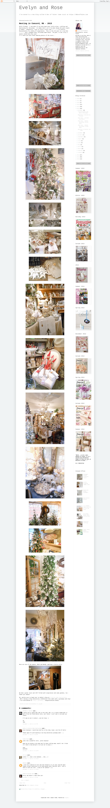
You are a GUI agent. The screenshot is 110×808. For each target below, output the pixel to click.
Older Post (67, 783)
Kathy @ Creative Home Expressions (32, 728)
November (80, 133)
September (81, 136)
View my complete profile (82, 50)
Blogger (67, 797)
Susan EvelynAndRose (82, 30)
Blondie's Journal (27, 711)
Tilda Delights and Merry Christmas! (83, 112)
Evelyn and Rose (41, 7)
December (80, 110)
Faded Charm (26, 739)
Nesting (55, 29)
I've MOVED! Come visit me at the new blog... (87, 507)
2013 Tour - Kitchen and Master (83, 118)
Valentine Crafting (85, 522)
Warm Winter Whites (86, 499)
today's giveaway (38, 700)
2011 (78, 157)
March (79, 148)
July (79, 140)
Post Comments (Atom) (32, 785)
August (80, 138)
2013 (78, 108)
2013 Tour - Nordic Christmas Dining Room (83, 122)
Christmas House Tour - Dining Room (86, 515)
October (80, 135)
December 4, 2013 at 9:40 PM (30, 734)
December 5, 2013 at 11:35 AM (30, 758)
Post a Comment (25, 780)
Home (45, 783)
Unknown (25, 763)
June (79, 142)
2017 (78, 100)
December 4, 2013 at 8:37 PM (30, 724)
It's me (25, 755)
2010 (78, 159)
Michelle (21, 32)
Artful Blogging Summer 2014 (86, 483)
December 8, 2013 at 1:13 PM (30, 777)
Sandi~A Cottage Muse (28, 773)
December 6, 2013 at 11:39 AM (30, 769)
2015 (78, 104)
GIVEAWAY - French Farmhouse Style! (86, 476)
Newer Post (22, 783)
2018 (78, 98)
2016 (78, 102)
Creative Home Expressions (58, 697)
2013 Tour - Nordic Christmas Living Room (83, 126)
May (79, 144)
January (80, 152)
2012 (78, 155)
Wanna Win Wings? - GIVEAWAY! (85, 491)
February (80, 150)
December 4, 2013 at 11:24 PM (30, 750)
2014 (78, 106)
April (79, 146)
